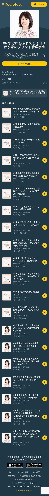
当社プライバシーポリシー (18, 486)
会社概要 (36, 472)
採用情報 (11, 476)
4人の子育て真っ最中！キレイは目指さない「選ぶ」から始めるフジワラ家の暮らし (21, 55)
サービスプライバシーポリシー (24, 483)
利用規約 (37, 486)
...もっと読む (7, 79)
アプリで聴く (26, 64)
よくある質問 (23, 472)
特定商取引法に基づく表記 (30, 476)
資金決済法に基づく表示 (24, 479)
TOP (11, 472)
